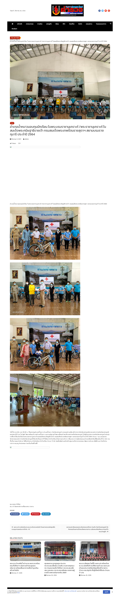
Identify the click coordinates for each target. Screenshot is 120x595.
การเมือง (39, 24)
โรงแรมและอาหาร (101, 24)
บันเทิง (80, 24)
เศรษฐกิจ (49, 24)
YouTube (106, 11)
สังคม (57, 24)
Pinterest (36, 514)
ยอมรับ (106, 592)
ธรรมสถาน (89, 24)
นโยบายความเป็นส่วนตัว (70, 591)
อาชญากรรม (29, 24)
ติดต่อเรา (14, 29)
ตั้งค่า (18, 592)
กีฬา (64, 24)
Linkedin (46, 514)
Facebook (99, 11)
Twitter (102, 11)
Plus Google (109, 11)
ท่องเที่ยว (71, 24)
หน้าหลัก (19, 24)
